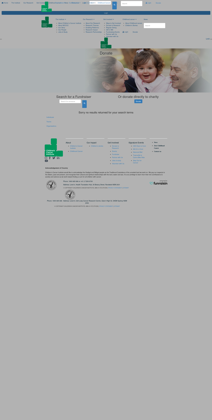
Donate (158, 3)
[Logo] (47, 7)
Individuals (50, 117)
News (115, 3)
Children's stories (97, 146)
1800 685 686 (73, 181)
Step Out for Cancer (137, 161)
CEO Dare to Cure (139, 146)
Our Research (74, 3)
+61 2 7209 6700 (87, 181)
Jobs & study (116, 160)
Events (114, 151)
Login (149, 3)
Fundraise (115, 154)
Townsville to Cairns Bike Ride (139, 156)
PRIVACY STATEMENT (115, 188)
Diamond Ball (137, 152)
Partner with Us (117, 157)
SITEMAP (126, 188)
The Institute (59, 3)
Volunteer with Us (118, 163)
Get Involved (88, 3)
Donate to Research (115, 147)
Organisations (51, 126)
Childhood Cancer (104, 3)
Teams (48, 121)
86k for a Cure (138, 149)
